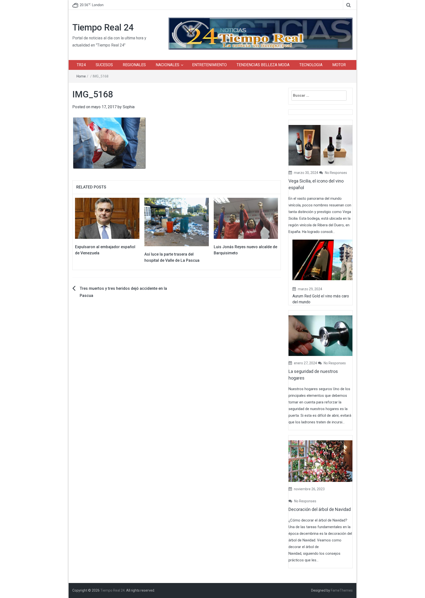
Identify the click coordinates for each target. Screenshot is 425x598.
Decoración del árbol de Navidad (319, 509)
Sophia (129, 107)
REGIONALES (134, 64)
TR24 (81, 64)
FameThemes (342, 590)
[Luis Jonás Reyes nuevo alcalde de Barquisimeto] (246, 218)
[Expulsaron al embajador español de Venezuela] (107, 218)
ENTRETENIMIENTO (209, 64)
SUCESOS (104, 64)
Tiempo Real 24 (103, 27)
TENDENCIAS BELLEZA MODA (263, 64)
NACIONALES (167, 64)
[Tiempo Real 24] (260, 33)
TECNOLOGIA (310, 64)
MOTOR (339, 64)
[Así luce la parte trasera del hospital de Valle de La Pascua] (176, 221)
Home (81, 76)
